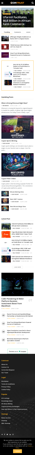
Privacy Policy (6, 387)
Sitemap (4, 420)
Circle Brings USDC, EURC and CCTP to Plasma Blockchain (21, 74)
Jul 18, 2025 (24, 209)
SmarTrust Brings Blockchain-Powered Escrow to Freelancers (20, 54)
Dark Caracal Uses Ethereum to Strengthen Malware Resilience (21, 82)
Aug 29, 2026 (27, 70)
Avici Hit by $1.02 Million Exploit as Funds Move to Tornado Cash (21, 66)
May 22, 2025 (15, 181)
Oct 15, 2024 (21, 335)
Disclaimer (4, 381)
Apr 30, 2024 (21, 343)
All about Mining (6, 404)
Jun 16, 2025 (24, 201)
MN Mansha (6, 105)
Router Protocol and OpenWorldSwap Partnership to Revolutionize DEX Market (20, 315)
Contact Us (5, 367)
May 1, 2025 (21, 326)
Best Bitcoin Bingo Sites (18, 206)
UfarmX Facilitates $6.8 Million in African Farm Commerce (17, 20)
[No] (33, 446)
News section (6, 418)
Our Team (4, 373)
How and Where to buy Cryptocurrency (14, 409)
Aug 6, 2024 (21, 318)
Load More (17, 267)
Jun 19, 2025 (15, 143)
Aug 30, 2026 (25, 228)
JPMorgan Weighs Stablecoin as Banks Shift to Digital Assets (20, 38)
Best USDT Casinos (16, 199)
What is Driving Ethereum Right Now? (14, 103)
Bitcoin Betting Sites (17, 192)
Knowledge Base (7, 401)
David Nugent (6, 143)
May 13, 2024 (15, 308)
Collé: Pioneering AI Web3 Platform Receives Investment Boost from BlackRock (12, 302)
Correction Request (7, 370)
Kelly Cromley (18, 70)
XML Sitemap (5, 423)
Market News (6, 13)
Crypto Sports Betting (9, 141)
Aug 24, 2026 (14, 105)
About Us (4, 364)
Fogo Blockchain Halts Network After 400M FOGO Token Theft (22, 233)
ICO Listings (5, 398)
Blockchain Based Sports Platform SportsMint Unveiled (17, 340)
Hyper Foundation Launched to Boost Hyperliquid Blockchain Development (19, 331)
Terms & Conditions (8, 384)
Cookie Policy (5, 389)
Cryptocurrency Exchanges (10, 406)
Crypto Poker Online (8, 179)
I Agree (17, 451)
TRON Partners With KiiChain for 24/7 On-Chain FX (21, 46)
